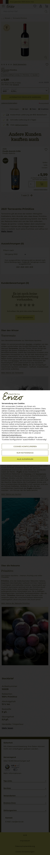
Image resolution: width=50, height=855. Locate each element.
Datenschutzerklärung (11, 435)
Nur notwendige (25, 453)
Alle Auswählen (25, 459)
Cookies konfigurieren (25, 446)
